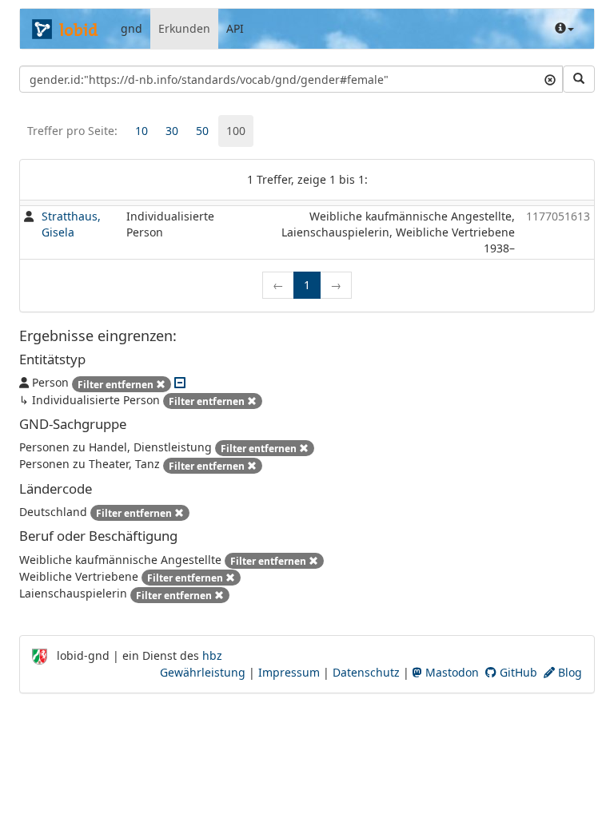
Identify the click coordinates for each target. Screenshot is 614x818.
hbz (212, 655)
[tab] (141, 131)
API (235, 28)
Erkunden (184, 28)
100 (235, 130)
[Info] (564, 29)
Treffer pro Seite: (72, 130)
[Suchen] (579, 79)
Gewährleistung (202, 672)
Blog (568, 672)
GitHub (516, 672)
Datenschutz (366, 672)
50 (202, 130)
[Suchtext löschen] (550, 79)
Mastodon (450, 672)
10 (141, 130)
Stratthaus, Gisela (71, 224)
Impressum (289, 672)
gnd (131, 28)
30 (171, 130)
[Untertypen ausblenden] (179, 382)
